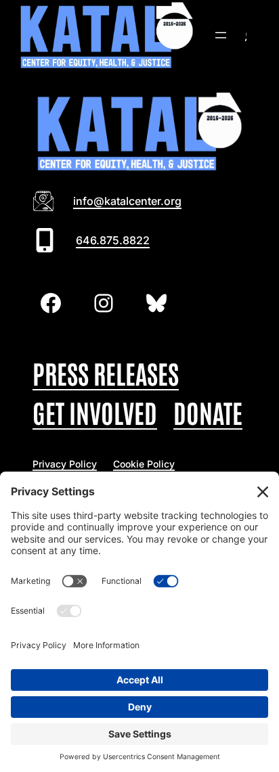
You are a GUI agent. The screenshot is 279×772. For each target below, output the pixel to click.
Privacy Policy (65, 464)
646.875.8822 (113, 240)
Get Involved (95, 411)
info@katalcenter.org (127, 201)
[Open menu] (221, 35)
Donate (207, 411)
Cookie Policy (144, 464)
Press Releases (106, 372)
